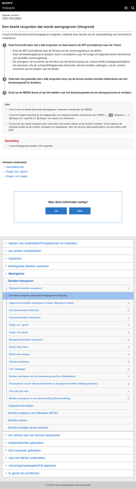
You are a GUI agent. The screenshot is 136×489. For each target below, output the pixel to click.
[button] (133, 8)
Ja (56, 211)
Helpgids (8, 8)
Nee (80, 211)
